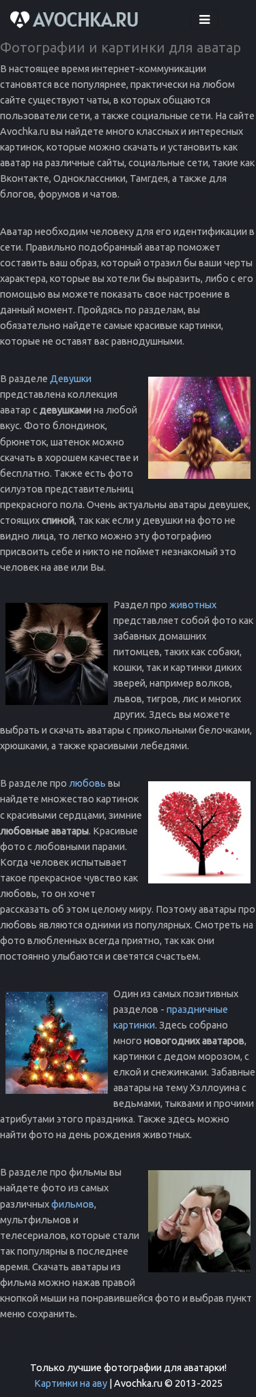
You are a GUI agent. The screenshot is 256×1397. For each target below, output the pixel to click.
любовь (87, 783)
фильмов (72, 1204)
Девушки (70, 378)
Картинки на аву (70, 1383)
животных (192, 604)
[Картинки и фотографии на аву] (76, 19)
